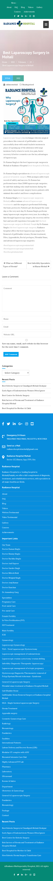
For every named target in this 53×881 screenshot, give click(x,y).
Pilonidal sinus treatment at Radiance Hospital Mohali (25, 686)
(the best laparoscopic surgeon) (23, 227)
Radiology (6, 723)
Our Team (6, 545)
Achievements (29, 11)
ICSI (4, 634)
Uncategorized (28, 84)
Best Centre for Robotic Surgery (15, 395)
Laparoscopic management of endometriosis (21, 654)
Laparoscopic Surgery (12, 138)
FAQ (16, 7)
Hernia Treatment (9, 708)
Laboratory (7, 771)
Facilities (6, 738)
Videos (30, 7)
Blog (23, 7)
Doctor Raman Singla (11, 549)
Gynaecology (7, 640)
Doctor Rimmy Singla (11, 553)
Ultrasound (7, 776)
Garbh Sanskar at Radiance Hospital (28, 3)
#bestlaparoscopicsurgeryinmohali (18, 248)
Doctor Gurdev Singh (11, 568)
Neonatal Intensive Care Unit (14, 757)
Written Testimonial (10, 512)
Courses (17, 11)
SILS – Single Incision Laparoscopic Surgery (20, 703)
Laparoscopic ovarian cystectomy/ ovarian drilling (23, 658)
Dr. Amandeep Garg (10, 592)
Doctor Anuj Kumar (10, 582)
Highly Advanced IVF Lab (13, 762)
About (9, 7)
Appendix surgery (9, 713)
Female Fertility (9, 616)
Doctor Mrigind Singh (11, 577)
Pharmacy (6, 766)
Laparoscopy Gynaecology (13, 645)
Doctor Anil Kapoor (10, 563)
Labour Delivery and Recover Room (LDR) (19, 747)
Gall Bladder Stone (10, 690)
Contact (5, 815)
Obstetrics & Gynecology (13, 790)
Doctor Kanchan (9, 587)
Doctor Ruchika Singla (11, 558)
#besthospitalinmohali (13, 252)
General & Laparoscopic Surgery (16, 681)
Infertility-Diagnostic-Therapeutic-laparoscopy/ (23, 663)
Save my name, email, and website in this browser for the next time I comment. (25, 345)
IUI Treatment (8, 625)
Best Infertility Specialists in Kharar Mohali (39, 265)
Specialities (7, 597)
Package (5, 810)
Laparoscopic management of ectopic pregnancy (23, 668)
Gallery (39, 7)
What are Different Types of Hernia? (12, 265)
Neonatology (7, 728)
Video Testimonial (9, 517)
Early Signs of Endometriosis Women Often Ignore (23, 390)
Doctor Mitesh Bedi (10, 573)
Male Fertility (8, 630)
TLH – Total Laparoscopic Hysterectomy (19, 649)
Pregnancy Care (8, 601)
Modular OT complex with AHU (15, 752)
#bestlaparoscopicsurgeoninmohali (18, 245)
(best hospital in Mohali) (38, 165)
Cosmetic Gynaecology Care (14, 718)
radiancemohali (12, 84)
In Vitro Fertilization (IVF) (13, 620)
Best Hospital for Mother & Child (16, 408)
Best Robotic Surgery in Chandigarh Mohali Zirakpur (24, 385)
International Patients (11, 742)
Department (7, 786)
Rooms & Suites (9, 781)
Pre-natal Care (8, 610)
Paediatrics (7, 733)
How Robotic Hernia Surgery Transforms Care (21, 855)
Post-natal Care (9, 606)
